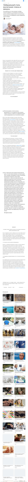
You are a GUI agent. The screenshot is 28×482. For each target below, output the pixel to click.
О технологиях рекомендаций (22, 481)
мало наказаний (12, 119)
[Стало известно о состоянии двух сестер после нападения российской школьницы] (8, 322)
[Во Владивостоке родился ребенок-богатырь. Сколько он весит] (19, 311)
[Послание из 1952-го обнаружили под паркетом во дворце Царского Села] (19, 299)
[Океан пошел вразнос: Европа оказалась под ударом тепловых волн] (8, 311)
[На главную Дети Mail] (4, 1)
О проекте (14, 481)
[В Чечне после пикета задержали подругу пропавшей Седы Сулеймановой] (19, 451)
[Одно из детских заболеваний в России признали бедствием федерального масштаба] (19, 404)
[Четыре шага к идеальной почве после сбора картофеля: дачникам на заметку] (19, 416)
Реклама (6, 481)
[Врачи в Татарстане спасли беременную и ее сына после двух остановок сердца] (19, 369)
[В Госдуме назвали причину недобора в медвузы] (19, 427)
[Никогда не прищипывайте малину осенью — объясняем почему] (19, 474)
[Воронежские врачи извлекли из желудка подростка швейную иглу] (19, 381)
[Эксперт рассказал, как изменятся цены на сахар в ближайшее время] (8, 381)
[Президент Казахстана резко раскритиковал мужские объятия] (19, 357)
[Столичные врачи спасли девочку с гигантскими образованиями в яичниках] (19, 346)
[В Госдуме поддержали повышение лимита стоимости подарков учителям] (8, 474)
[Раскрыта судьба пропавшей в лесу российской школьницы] (19, 334)
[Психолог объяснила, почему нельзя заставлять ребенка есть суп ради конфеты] (8, 392)
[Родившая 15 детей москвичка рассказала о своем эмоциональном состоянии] (8, 346)
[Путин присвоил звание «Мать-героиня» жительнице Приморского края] (8, 439)
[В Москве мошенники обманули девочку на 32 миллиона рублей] (8, 427)
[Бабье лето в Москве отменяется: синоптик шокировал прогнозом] (8, 357)
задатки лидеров (21, 131)
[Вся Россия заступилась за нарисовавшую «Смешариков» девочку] (8, 416)
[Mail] (2, 1)
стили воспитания (17, 42)
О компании (3, 481)
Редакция (17, 481)
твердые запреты (19, 145)
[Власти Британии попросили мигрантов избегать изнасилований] (19, 462)
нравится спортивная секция (17, 84)
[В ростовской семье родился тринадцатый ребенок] (8, 451)
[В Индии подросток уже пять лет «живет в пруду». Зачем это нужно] (8, 369)
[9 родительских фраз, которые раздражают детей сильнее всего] (8, 404)
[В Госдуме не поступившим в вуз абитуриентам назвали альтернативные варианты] (8, 462)
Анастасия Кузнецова (8, 18)
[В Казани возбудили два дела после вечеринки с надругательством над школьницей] (8, 299)
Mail (1, 481)
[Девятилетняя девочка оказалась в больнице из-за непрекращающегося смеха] (19, 322)
